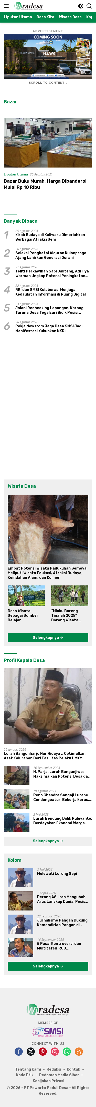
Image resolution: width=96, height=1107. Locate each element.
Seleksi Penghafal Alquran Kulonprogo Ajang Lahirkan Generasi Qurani (50, 255)
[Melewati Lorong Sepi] (20, 877)
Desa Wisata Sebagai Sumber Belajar (23, 615)
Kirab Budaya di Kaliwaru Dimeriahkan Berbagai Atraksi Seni (50, 237)
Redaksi (54, 1069)
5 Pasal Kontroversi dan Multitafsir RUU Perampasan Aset (59, 946)
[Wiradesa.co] (28, 6)
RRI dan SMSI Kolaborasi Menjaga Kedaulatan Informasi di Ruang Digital (50, 292)
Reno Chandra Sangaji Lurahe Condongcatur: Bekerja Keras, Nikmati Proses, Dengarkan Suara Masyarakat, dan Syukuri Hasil (62, 797)
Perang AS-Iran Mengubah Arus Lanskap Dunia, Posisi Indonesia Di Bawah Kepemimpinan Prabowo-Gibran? (61, 899)
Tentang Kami (28, 1069)
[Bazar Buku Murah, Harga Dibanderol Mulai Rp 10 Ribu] (48, 143)
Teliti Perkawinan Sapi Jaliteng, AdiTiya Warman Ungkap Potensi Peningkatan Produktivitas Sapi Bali (52, 273)
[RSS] (79, 1051)
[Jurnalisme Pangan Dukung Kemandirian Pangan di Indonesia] (20, 924)
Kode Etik (25, 1075)
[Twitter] (31, 1051)
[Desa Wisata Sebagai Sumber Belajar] (26, 595)
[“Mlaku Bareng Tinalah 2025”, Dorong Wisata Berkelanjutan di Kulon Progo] (70, 595)
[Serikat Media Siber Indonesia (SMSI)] (48, 1032)
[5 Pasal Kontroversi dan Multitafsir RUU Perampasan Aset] (20, 947)
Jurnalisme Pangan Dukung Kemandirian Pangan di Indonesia (62, 922)
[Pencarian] (89, 6)
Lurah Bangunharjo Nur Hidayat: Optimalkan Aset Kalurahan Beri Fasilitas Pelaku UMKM (45, 755)
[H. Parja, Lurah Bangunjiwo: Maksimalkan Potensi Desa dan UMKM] (16, 775)
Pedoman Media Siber (59, 1075)
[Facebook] (19, 1051)
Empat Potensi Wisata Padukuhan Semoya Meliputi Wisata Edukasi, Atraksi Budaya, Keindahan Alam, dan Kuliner (47, 573)
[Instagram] (55, 1051)
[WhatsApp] (67, 1051)
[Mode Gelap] (81, 6)
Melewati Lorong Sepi (57, 873)
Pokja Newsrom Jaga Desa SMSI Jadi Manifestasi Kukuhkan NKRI (48, 328)
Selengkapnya (46, 637)
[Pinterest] (43, 1051)
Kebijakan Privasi (48, 1081)
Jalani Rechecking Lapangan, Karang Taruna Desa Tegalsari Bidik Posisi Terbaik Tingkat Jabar (49, 310)
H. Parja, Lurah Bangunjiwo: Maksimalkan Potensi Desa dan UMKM (61, 774)
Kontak (73, 1069)
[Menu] (7, 6)
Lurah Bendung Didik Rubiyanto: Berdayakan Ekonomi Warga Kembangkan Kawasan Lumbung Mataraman (62, 821)
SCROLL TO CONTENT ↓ (48, 82)
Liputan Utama (16, 174)
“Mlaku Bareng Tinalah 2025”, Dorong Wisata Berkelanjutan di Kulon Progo (66, 616)
